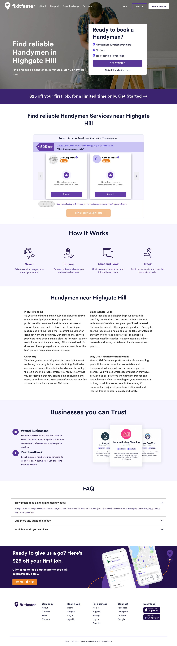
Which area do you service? (31, 529)
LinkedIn (122, 615)
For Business (159, 6)
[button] (117, 63)
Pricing (96, 615)
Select (66, 194)
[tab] (88, 503)
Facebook (122, 608)
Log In (70, 615)
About (42, 6)
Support (54, 6)
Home (70, 608)
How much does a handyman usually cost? (40, 502)
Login (124, 6)
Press (44, 615)
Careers (46, 612)
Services (87, 6)
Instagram (123, 612)
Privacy (103, 641)
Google (121, 619)
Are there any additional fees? (33, 520)
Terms (109, 641)
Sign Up (139, 6)
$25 (46, 147)
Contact (46, 619)
